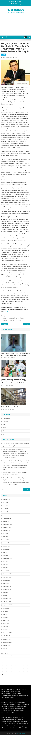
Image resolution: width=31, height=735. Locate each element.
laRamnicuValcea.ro (6, 712)
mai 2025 (5, 536)
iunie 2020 (5, 614)
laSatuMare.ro (24, 723)
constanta (21, 316)
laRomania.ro (4, 702)
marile (22, 318)
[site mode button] (25, 37)
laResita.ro (17, 723)
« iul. (2, 678)
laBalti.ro (12, 697)
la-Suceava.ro (18, 693)
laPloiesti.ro (26, 704)
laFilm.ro (8, 691)
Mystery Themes (21, 733)
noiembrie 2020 (7, 598)
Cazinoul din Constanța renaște (9, 407)
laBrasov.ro (4, 717)
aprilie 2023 (6, 570)
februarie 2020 (7, 626)
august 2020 (6, 608)
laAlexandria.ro (19, 719)
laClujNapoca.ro (21, 702)
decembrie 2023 (7, 558)
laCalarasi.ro (18, 706)
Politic (4, 428)
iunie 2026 (5, 505)
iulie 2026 (5, 502)
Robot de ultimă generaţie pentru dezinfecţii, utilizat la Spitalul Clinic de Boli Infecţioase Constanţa (15, 354)
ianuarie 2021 (6, 595)
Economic (5, 421)
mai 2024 (5, 555)
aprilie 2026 (6, 512)
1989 (9, 316)
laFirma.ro (4, 693)
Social (3, 54)
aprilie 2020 (6, 620)
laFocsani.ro (4, 708)
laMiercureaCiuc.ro (20, 708)
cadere (14, 316)
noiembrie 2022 (7, 577)
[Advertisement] (15, 26)
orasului (12, 320)
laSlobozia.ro (16, 725)
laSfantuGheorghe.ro (18, 717)
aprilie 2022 (6, 583)
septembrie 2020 (7, 605)
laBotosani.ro (4, 723)
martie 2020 (6, 623)
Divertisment (6, 418)
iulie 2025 (5, 533)
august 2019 (6, 645)
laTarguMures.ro (13, 728)
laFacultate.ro (11, 693)
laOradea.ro (4, 710)
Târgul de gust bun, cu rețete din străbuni (6, 324)
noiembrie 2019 (7, 636)
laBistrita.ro (24, 721)
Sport (4, 434)
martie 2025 (6, 543)
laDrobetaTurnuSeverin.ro (19, 712)
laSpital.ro (15, 689)
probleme (19, 320)
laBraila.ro (11, 723)
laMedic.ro (10, 689)
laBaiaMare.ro (16, 721)
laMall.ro (13, 691)
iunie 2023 (5, 564)
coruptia (5, 318)
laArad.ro (3, 721)
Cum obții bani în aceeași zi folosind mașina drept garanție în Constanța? (16, 445)
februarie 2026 (7, 518)
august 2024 (6, 549)
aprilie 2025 (6, 540)
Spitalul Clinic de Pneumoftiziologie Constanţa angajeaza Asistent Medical (15, 473)
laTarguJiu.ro (5, 728)
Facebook (5, 311)
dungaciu (11, 318)
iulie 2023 (5, 561)
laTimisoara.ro (5, 706)
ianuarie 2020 (6, 629)
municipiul (5, 320)
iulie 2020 (5, 611)
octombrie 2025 (7, 527)
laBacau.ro (9, 721)
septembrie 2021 (7, 589)
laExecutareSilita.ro (6, 695)
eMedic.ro (3, 689)
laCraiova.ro (13, 704)
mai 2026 (5, 509)
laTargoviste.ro (23, 725)
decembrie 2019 (7, 633)
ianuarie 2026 (6, 521)
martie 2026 (6, 515)
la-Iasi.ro (10, 717)
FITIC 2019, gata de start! (27, 324)
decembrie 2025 (7, 524)
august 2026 (6, 499)
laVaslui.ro (4, 719)
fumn (17, 318)
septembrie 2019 (7, 642)
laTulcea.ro (21, 728)
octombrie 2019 (7, 639)
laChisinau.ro (15, 695)
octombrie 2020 (7, 602)
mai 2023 (5, 567)
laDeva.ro (24, 706)
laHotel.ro (21, 689)
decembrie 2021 (7, 586)
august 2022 (6, 580)
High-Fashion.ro (5, 697)
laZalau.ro (26, 728)
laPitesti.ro (11, 710)
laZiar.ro (18, 691)
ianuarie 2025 (6, 546)
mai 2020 (5, 617)
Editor (16, 57)
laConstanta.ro (15, 9)
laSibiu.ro (3, 725)
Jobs (4, 424)
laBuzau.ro (12, 706)
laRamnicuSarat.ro (19, 710)
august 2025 (6, 530)
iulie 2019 (5, 648)
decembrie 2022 (7, 574)
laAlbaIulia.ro (10, 719)
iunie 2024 (5, 552)
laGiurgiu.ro (11, 708)
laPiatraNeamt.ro (23, 695)
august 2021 (6, 592)
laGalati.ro (19, 704)
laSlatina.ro (9, 725)
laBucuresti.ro (12, 702)
